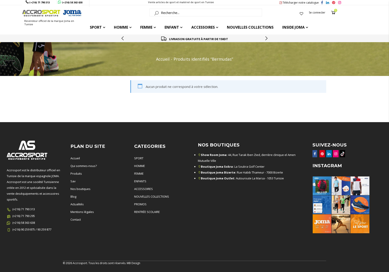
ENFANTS (140, 181)
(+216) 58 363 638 (23, 223)
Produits (76, 173)
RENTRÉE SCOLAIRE (147, 212)
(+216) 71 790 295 (23, 216)
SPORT (138, 158)
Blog (73, 196)
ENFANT (172, 27)
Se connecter (317, 12)
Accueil (163, 59)
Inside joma (293, 27)
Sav (73, 181)
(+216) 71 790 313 (23, 209)
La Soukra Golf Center (233, 167)
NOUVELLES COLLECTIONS (151, 196)
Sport (96, 27)
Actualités (77, 204)
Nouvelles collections (250, 27)
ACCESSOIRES (203, 27)
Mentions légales (82, 212)
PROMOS (140, 204)
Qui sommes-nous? (83, 166)
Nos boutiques (80, 189)
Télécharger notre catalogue (300, 3)
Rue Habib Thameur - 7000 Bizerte (242, 172)
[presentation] (123, 38)
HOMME (121, 27)
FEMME (146, 27)
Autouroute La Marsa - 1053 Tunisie (242, 178)
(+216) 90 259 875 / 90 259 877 (31, 229)
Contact (75, 219)
